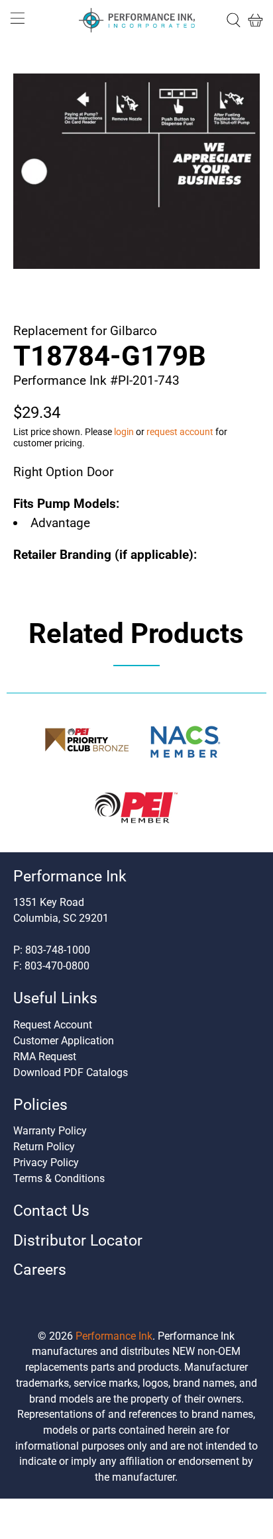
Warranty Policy (50, 1130)
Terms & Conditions (59, 1178)
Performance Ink (114, 1336)
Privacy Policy (46, 1162)
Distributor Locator (77, 1241)
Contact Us (51, 1211)
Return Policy (44, 1146)
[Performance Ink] (136, 20)
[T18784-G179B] (136, 171)
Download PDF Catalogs (70, 1072)
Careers (39, 1270)
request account (179, 431)
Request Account (52, 1024)
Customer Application (63, 1040)
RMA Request (44, 1056)
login (124, 431)
